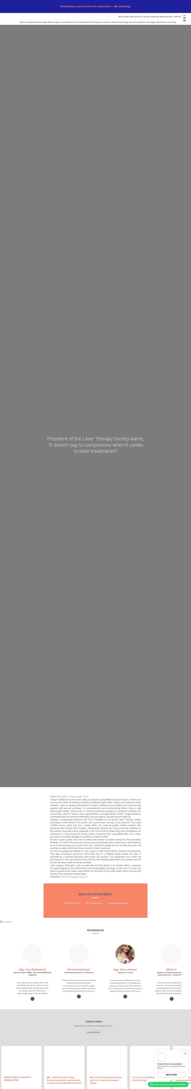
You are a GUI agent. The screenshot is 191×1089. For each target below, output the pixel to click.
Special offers (123, 17)
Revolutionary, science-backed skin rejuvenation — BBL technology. (95, 6)
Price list (138, 17)
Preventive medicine (137, 22)
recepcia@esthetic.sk (118, 903)
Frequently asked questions (161, 17)
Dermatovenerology (120, 22)
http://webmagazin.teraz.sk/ (74, 876)
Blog (132, 17)
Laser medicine (67, 22)
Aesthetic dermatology (37, 22)
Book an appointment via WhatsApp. (170, 1084)
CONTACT (177, 17)
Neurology (150, 22)
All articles (93, 1032)
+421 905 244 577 (71, 903)
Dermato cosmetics (103, 22)
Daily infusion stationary (166, 22)
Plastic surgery (54, 22)
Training (145, 17)
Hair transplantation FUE (84, 22)
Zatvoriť (188, 3)
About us (23, 22)
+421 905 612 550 (93, 903)
